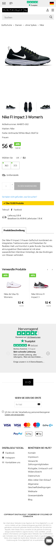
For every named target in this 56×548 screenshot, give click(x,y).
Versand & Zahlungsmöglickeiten (38, 462)
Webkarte (32, 491)
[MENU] (52, 10)
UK (17, 157)
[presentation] (47, 269)
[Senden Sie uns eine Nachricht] (11, 3)
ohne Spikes (31, 25)
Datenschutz (34, 475)
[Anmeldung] (47, 10)
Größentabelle (12, 175)
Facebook (18, 209)
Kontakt (32, 452)
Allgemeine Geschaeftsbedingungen (39, 485)
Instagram (10, 457)
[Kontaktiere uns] (4, 3)
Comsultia (28, 516)
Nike (42, 25)
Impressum (33, 456)
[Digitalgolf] (28, 382)
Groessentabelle (35, 495)
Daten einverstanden (14, 414)
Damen (18, 25)
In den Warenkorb (27, 186)
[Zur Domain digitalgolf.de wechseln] (52, 3)
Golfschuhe (6, 25)
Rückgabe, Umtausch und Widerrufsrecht (40, 470)
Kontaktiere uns (12, 462)
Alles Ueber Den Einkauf (39, 479)
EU (24, 157)
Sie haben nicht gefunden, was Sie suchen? (19, 197)
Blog (30, 499)
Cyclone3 (44, 514)
